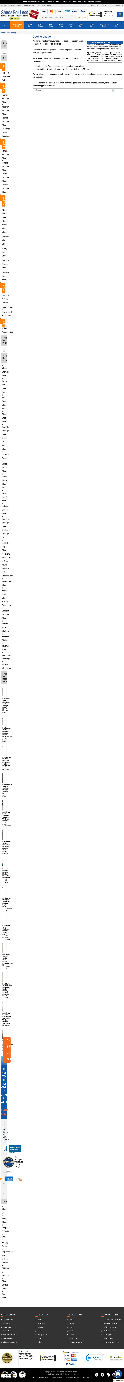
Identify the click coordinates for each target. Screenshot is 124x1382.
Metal (71, 1319)
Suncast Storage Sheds (5, 614)
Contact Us (7, 1331)
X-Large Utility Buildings (6, 132)
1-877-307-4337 (9, 5)
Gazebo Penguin (5, 456)
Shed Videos (108, 1338)
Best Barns (71, 25)
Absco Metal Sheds (5, 214)
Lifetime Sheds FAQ (110, 1327)
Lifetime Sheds (117, 25)
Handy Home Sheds (104, 25)
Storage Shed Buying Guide (113, 1319)
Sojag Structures (6, 603)
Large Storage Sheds (5, 121)
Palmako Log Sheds (5, 546)
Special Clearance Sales (6, 76)
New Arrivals (74, 1338)
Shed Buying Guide (5, 1285)
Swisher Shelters (5, 638)
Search (83, 17)
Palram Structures (6, 556)
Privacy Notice (5, 1244)
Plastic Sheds (40, 25)
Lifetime (40, 1338)
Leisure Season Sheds (5, 510)
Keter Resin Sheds (5, 497)
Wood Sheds (60, 25)
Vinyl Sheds (50, 25)
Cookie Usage (12, 33)
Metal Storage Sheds (5, 154)
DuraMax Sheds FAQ (111, 1323)
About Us (119, 5)
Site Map (4, 1296)
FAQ (4, 1237)
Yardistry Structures (6, 666)
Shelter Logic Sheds (5, 594)
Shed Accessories (7, 330)
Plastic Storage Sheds (5, 166)
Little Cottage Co (5, 533)
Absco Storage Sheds (5, 372)
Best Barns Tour (109, 1331)
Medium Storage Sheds (5, 110)
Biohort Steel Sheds (5, 418)
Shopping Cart (109, 13)
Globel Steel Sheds (5, 467)
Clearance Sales (17, 25)
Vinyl (71, 1331)
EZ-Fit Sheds (92, 25)
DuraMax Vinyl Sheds (6, 240)
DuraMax (41, 1327)
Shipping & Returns (5, 1272)
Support (107, 5)
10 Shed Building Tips (111, 1342)
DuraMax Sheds (81, 25)
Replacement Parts (7, 1254)
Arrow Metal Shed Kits (4, 386)
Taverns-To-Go (5, 648)
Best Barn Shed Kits (4, 403)
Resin (71, 1327)
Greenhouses (7, 307)
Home (5, 25)
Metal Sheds (30, 25)
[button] (7, 1375)
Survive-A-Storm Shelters (5, 627)
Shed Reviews (5, 1261)
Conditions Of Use (9, 1327)
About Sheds (5, 1220)
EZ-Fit (40, 1331)
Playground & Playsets (7, 314)
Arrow (40, 1319)
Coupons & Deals (6, 1229)
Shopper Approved (10, 1342)
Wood (72, 1335)
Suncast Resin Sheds (5, 276)
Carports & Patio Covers (5, 299)
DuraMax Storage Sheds (6, 431)
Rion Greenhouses (7, 574)
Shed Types (108, 1335)
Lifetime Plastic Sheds (5, 264)
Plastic (72, 1323)
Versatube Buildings (6, 657)
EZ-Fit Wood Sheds (5, 443)
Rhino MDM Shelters (5, 565)
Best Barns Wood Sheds (5, 226)
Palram (40, 1342)
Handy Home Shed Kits (4, 482)
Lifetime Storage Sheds (5, 523)
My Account (93, 5)
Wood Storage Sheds (5, 188)
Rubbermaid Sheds (7, 583)
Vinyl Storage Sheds (5, 177)
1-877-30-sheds (9, 1050)
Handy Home (42, 1335)
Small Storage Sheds (5, 98)
